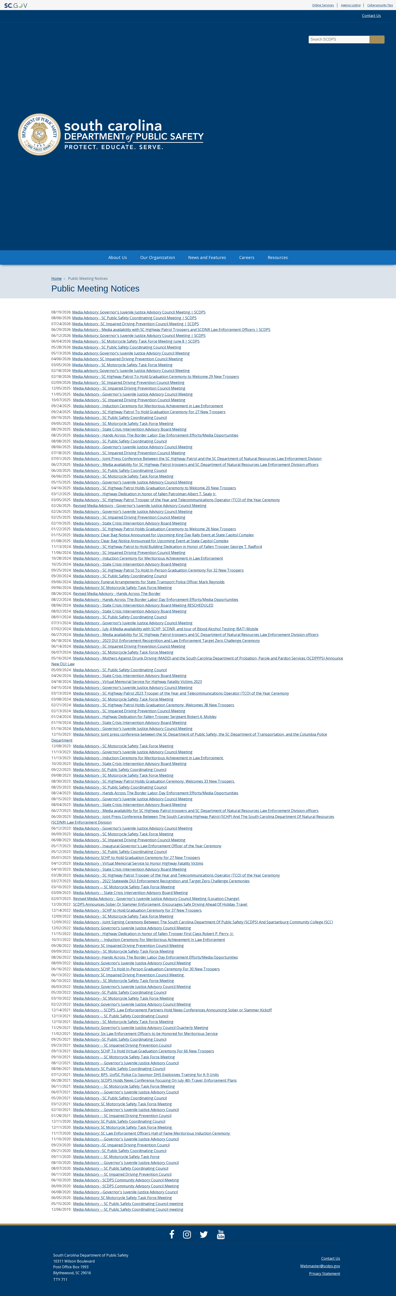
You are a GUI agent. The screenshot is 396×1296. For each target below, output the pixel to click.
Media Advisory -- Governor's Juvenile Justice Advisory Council (126, 1062)
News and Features (207, 257)
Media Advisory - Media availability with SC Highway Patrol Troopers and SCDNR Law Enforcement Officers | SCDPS (171, 329)
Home (56, 278)
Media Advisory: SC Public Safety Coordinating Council (119, 1068)
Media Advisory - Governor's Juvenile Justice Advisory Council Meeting (133, 394)
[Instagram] (188, 1236)
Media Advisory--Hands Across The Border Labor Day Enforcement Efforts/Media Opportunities (155, 957)
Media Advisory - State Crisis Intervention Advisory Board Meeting (130, 429)
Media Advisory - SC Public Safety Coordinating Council (120, 417)
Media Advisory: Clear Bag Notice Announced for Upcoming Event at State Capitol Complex (150, 540)
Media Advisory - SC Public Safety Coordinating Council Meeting (126, 347)
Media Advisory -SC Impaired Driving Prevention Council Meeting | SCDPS (135, 323)
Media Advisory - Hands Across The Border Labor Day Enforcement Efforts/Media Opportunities (155, 435)
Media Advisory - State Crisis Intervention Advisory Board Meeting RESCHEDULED (143, 605)
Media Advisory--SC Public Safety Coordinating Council (119, 769)
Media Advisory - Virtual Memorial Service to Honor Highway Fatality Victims (138, 863)
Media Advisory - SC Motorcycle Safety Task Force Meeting (122, 364)
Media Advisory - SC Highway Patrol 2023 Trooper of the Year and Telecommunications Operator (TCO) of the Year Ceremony (181, 693)
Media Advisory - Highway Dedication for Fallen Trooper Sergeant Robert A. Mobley (145, 716)
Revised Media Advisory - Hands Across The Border (117, 593)
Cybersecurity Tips (380, 5)
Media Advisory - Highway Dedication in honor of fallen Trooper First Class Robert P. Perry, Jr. (153, 933)
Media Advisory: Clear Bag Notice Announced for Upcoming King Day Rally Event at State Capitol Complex (163, 534)
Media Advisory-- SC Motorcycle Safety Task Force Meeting (123, 951)
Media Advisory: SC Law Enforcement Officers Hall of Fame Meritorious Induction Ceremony (152, 1133)
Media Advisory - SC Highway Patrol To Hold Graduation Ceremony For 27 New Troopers (149, 411)
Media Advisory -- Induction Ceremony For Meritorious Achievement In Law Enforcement (149, 939)
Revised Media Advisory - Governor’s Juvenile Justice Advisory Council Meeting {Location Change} (156, 898)
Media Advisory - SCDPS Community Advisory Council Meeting (126, 1180)
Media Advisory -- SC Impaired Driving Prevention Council (122, 1045)
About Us (117, 257)
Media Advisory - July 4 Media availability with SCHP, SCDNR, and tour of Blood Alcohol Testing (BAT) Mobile (165, 628)
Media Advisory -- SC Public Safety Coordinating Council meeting (128, 1203)
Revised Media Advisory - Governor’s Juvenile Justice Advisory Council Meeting (139, 505)
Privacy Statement (324, 1273)
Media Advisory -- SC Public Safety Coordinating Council (120, 1015)
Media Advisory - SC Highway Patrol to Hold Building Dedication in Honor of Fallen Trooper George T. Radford (167, 546)
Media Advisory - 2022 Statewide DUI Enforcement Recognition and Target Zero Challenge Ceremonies (161, 880)
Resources (278, 257)
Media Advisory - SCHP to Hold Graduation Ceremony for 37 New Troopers (137, 910)
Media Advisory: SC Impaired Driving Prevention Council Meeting (127, 358)
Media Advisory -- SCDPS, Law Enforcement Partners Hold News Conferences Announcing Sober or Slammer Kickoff (172, 1010)
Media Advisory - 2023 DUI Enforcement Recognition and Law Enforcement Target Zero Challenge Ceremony (166, 640)
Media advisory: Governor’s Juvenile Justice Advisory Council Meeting (131, 353)
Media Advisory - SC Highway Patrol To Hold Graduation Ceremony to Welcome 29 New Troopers (155, 376)
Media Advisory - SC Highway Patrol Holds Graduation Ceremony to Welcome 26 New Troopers (154, 528)
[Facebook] (172, 1236)
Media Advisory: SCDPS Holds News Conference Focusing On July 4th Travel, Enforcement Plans (155, 1080)
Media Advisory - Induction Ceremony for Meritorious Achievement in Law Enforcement (148, 405)
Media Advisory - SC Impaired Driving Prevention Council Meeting (128, 382)
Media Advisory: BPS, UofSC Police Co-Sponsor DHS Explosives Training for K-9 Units (146, 1074)
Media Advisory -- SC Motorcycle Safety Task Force (116, 1156)
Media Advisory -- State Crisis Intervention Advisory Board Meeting (130, 892)
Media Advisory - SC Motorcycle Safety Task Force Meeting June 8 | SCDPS (136, 341)
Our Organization (157, 257)
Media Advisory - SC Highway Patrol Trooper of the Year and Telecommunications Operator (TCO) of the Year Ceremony (176, 499)
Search (377, 40)
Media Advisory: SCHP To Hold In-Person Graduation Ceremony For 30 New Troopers (146, 968)
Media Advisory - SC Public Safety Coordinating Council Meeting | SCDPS (134, 317)
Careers (246, 257)
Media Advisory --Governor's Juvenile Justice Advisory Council (125, 1191)
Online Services (323, 5)
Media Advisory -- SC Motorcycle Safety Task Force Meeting (124, 886)
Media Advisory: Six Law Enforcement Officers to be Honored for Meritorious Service (145, 1033)
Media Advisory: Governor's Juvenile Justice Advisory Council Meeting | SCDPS (139, 312)
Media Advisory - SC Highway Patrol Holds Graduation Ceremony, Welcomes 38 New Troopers (153, 704)
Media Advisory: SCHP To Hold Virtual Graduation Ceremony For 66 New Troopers (143, 1051)
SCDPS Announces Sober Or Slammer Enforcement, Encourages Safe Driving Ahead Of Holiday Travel (160, 904)
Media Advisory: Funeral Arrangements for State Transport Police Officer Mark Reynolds (149, 581)
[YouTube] (222, 1236)
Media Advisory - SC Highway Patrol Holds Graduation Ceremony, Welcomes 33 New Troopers (154, 781)
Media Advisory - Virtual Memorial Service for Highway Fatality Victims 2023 (137, 681)
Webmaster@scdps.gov (320, 1265)
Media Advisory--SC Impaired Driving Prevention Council (121, 1144)
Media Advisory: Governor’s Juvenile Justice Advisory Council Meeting (132, 927)
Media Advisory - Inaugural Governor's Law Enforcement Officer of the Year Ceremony (147, 845)
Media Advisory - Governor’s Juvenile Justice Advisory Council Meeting (132, 446)
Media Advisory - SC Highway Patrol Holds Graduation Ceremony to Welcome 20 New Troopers (154, 487)
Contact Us (371, 15)
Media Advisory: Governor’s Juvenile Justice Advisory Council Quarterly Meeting (140, 1027)
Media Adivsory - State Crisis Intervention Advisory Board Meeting (130, 523)
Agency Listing (350, 5)
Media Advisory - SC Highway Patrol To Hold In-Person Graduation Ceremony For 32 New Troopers (158, 570)
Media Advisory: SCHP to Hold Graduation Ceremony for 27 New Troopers (136, 857)
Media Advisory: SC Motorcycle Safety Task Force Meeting (122, 587)
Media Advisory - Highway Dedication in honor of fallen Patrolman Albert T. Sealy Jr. (144, 493)
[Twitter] (205, 1236)
